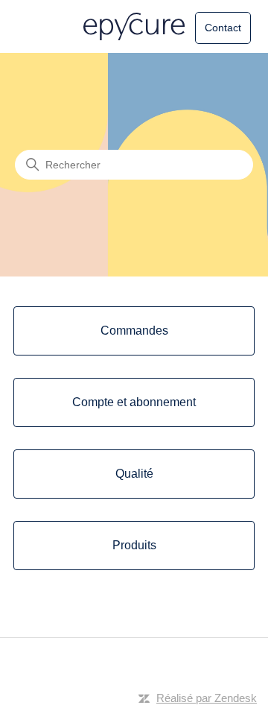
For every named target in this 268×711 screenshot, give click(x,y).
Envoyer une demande (199, 34)
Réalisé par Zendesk (206, 698)
